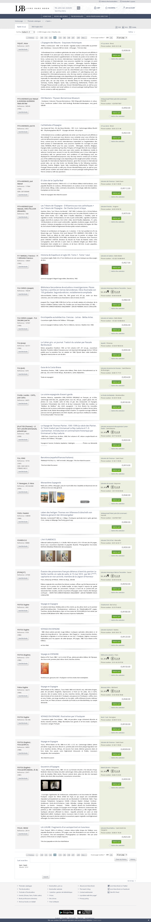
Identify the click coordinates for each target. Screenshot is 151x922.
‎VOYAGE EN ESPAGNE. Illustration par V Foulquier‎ (63, 716)
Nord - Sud (104, 717)
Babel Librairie (106, 767)
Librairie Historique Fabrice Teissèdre (113, 288)
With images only (44, 32)
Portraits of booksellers (27, 892)
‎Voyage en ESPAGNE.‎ (50, 654)
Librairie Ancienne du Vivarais (111, 368)
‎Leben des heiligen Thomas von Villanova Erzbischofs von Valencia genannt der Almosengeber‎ (66, 513)
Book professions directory (97, 16)
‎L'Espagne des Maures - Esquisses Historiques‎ (61, 42)
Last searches (22, 860)
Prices (51, 895)
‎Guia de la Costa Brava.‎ (51, 367)
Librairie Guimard (107, 630)
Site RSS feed (114, 892)
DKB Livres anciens (107, 655)
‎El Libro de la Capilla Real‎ (52, 180)
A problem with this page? (88, 895)
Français (80, 918)
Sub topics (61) (37, 26)
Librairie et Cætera (107, 256)
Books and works (61, 16)
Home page (47, 16)
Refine (131, 32)
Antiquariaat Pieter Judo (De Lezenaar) (114, 99)
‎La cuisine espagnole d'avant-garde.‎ (57, 394)
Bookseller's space (128, 1)
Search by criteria (60, 11)
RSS (126, 27)
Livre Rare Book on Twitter (119, 886)
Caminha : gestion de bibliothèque (60, 892)
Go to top (131, 881)
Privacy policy (84, 899)
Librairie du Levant (107, 483)
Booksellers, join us (55, 886)
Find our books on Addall (27, 902)
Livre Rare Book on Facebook (120, 889)
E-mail (134, 27)
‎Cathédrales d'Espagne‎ (51, 125)
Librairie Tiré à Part (107, 540)
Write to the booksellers (109, 1)
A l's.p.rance (105, 43)
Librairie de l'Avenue (108, 181)
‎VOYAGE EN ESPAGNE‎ (50, 629)
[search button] (78, 8)
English (57, 918)
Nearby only (56, 32)
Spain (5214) (21, 26)
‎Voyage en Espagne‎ (49, 686)
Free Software (54, 902)
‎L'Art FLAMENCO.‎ (48, 539)
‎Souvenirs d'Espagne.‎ (50, 766)
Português (72, 918)
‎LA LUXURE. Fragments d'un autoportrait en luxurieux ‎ (65, 827)
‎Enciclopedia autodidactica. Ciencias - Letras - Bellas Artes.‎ (67, 317)
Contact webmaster (86, 892)
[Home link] (32, 8)
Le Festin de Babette (108, 395)
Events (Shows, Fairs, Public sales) (30, 895)
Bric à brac (52, 899)
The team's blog (84, 889)
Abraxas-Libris (106, 687)
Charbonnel (105, 605)
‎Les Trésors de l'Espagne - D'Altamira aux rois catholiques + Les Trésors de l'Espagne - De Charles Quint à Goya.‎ (67, 206)
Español (64, 918)
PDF (119, 27)
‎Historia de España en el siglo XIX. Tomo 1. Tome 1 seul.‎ (65, 255)
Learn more (97, 920)
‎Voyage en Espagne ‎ (49, 604)
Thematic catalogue (34, 21)
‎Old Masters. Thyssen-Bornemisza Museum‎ (60, 98)
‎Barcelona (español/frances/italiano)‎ (57, 457)
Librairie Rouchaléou (108, 828)
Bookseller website (55, 889)
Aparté (103, 343)
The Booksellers (77, 16)
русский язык (89, 918)
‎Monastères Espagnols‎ (51, 482)
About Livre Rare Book (87, 886)
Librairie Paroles (106, 206)
